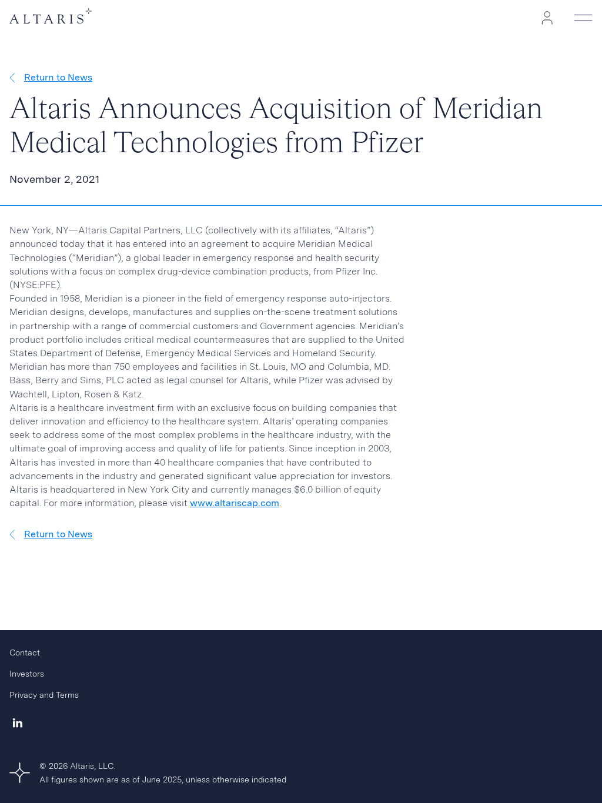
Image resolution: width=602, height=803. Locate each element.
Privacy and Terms (44, 695)
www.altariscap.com (234, 502)
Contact (24, 652)
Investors (26, 673)
